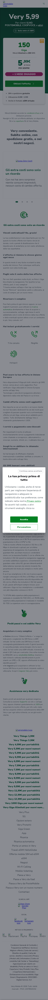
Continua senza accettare (30, 471)
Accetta (24, 519)
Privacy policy (33, 501)
